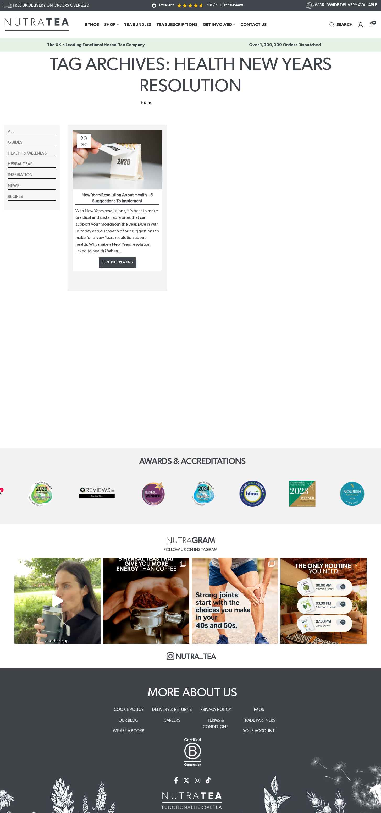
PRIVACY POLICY (215, 709)
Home (146, 103)
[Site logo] (36, 24)
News (13, 186)
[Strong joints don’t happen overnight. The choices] (235, 601)
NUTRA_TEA (196, 657)
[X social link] (186, 781)
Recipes (15, 196)
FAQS (259, 709)
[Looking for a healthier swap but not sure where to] (57, 601)
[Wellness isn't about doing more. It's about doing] (323, 601)
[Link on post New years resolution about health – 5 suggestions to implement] (117, 159)
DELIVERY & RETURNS (172, 709)
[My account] (360, 24)
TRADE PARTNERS (258, 720)
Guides (15, 142)
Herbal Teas (20, 164)
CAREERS (172, 720)
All (11, 131)
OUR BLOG (128, 720)
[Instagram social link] (197, 781)
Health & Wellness (27, 153)
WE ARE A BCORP (128, 731)
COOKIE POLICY (128, 709)
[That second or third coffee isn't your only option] (146, 601)
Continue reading (117, 262)
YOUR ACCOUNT (259, 731)
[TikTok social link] (208, 781)
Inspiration (20, 175)
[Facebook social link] (176, 781)
